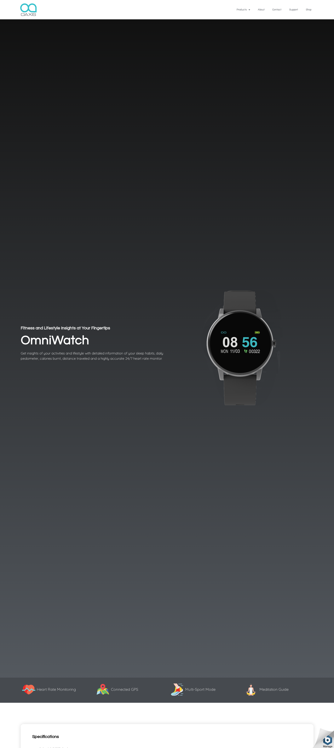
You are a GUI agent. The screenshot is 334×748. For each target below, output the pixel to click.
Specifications (45, 736)
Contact (276, 9)
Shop (308, 9)
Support (293, 9)
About (261, 9)
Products (242, 9)
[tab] (45, 737)
